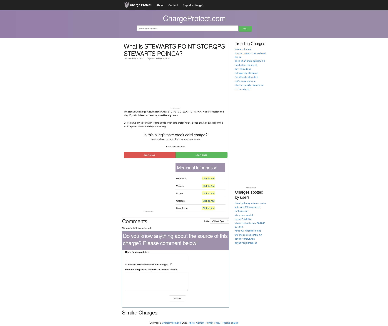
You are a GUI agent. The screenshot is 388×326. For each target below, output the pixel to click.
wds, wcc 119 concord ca (247, 206)
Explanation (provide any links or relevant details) (151, 269)
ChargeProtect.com (171, 322)
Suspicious (150, 155)
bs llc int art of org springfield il (250, 60)
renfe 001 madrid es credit (248, 230)
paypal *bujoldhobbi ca (246, 242)
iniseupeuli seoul (243, 49)
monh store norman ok (246, 64)
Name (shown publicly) (137, 252)
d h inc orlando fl (243, 89)
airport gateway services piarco (250, 202)
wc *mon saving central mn (248, 234)
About (160, 5)
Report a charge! (193, 5)
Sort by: (206, 221)
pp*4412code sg (243, 68)
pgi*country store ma (245, 80)
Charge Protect (140, 5)
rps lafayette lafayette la (246, 76)
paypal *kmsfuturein (245, 238)
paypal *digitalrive (243, 218)
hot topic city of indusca (246, 72)
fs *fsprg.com (241, 210)
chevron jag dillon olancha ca (249, 84)
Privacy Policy (213, 322)
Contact (173, 5)
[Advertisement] (175, 85)
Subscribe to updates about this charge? (146, 264)
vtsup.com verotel (244, 215)
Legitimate (201, 155)
